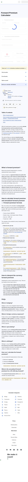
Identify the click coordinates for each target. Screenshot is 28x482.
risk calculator (16, 132)
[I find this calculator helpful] (4, 104)
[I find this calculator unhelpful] (6, 104)
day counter (7, 269)
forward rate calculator (7, 132)
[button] (14, 68)
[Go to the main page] (7, 2)
